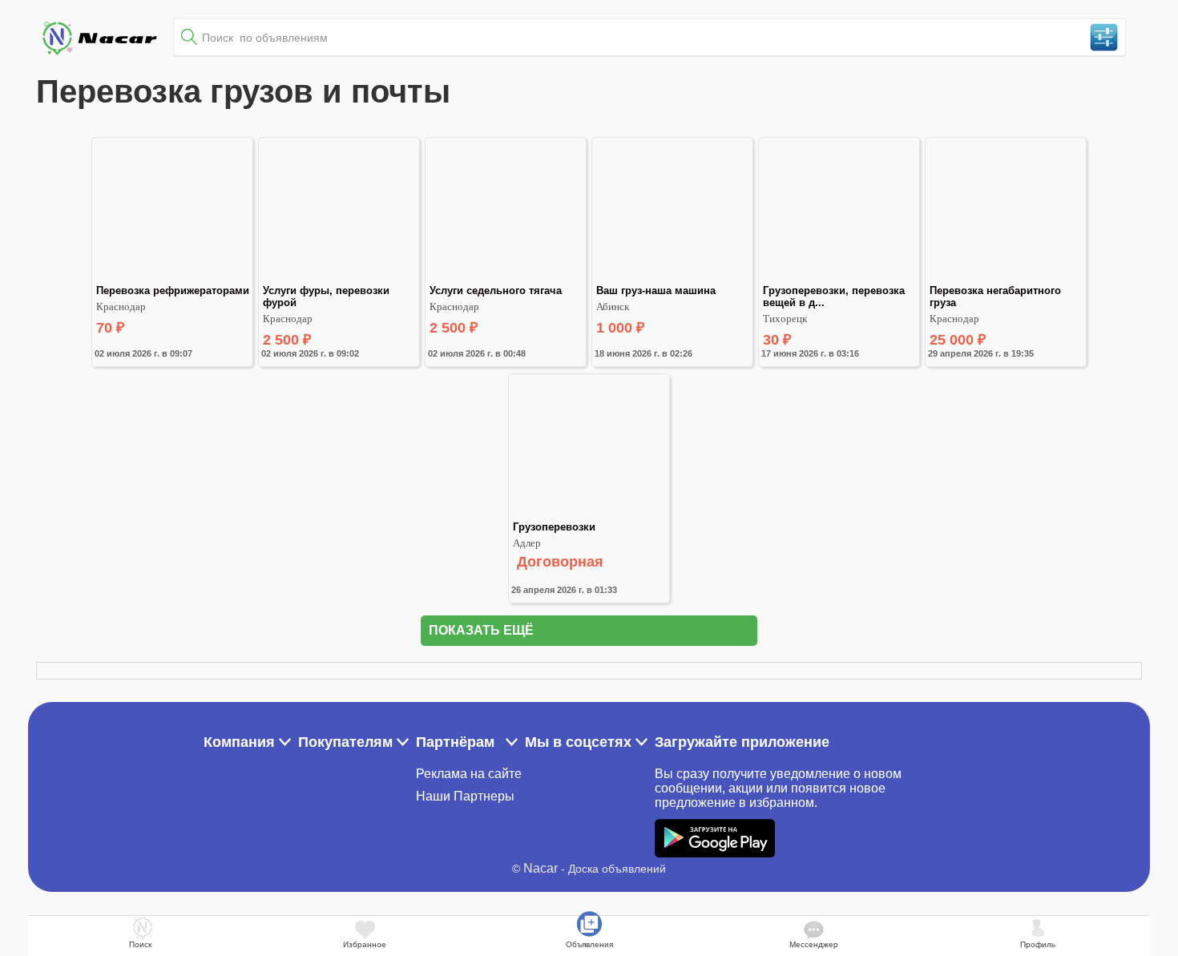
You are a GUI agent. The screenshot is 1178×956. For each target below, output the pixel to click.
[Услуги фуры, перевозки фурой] (339, 277)
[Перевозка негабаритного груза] (1006, 277)
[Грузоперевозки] (589, 514)
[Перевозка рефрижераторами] (172, 277)
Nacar (540, 868)
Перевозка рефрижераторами (172, 290)
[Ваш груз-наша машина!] (672, 277)
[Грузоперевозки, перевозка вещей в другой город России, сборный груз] (839, 277)
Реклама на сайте (469, 774)
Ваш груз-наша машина (656, 290)
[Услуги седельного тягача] (506, 277)
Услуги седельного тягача (496, 290)
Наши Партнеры (465, 796)
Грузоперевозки (554, 527)
